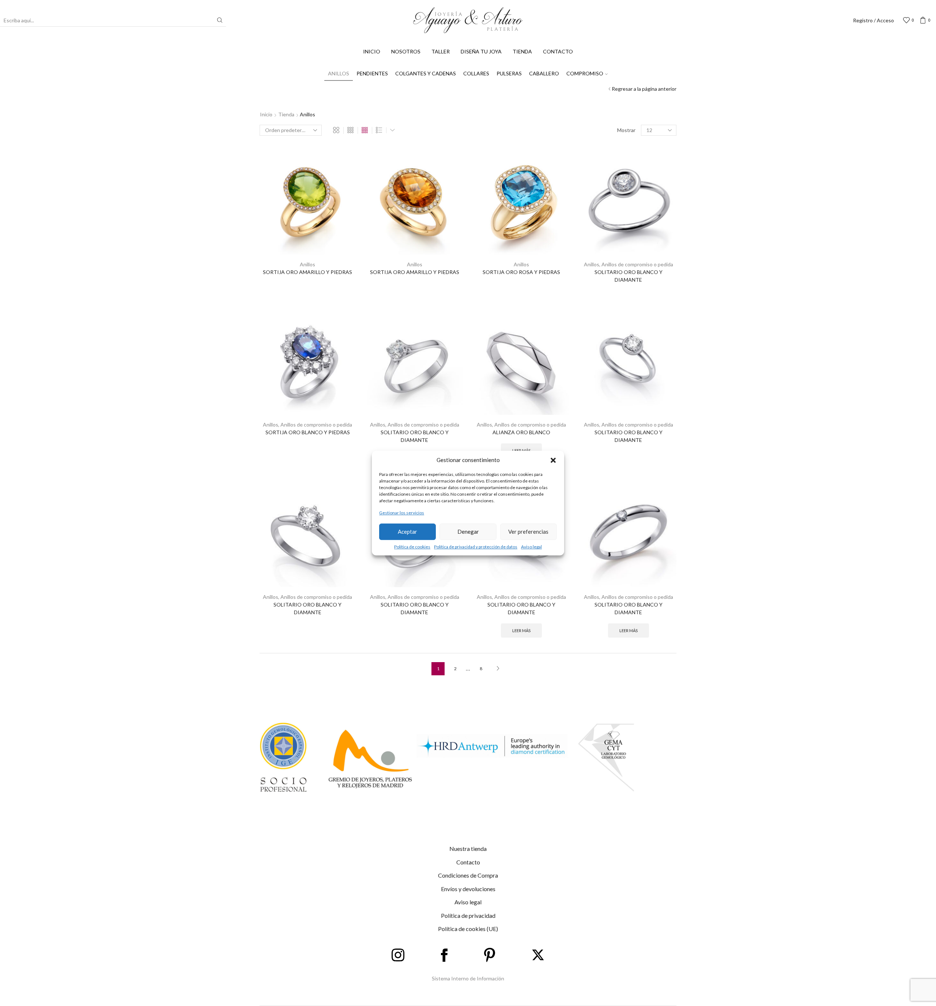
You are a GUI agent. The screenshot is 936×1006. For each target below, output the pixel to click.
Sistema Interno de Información (468, 978)
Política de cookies (412, 546)
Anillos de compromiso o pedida (637, 264)
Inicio (371, 51)
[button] (553, 460)
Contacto (558, 51)
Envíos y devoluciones (468, 888)
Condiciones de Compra (468, 875)
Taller (440, 51)
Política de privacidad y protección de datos (475, 546)
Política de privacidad (468, 915)
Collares (476, 73)
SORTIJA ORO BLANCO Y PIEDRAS (307, 432)
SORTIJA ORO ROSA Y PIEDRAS (521, 272)
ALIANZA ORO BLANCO (521, 432)
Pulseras (509, 73)
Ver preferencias (528, 531)
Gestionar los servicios (401, 513)
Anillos (338, 73)
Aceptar (407, 531)
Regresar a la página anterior (644, 89)
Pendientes (372, 73)
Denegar (468, 531)
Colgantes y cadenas (425, 73)
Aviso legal (531, 546)
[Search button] (220, 20)
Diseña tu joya (481, 51)
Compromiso (584, 73)
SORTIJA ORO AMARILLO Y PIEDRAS (307, 272)
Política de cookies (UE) (468, 928)
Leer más (521, 630)
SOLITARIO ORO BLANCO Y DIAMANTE (629, 276)
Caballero (544, 73)
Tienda (522, 51)
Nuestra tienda (468, 848)
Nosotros (405, 51)
